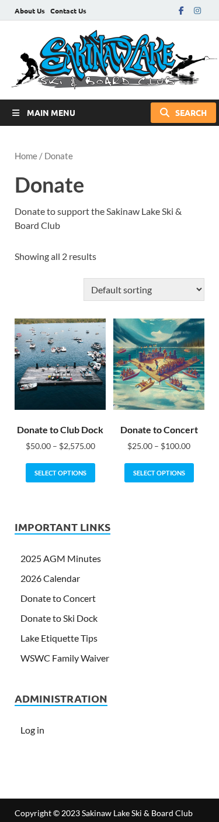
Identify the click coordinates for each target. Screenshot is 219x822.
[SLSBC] (109, 60)
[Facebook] (181, 10)
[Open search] (183, 112)
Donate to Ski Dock (59, 618)
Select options (60, 473)
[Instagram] (197, 10)
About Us (30, 10)
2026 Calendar (50, 578)
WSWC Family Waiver (64, 657)
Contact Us (68, 10)
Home (26, 155)
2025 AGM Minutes (60, 558)
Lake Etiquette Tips (59, 637)
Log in (32, 729)
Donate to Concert (58, 598)
